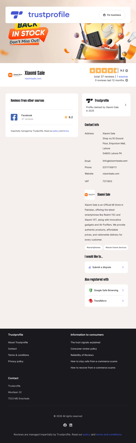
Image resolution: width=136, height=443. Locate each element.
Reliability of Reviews (82, 355)
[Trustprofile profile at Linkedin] (71, 424)
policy (56, 131)
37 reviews (27, 119)
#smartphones (93, 247)
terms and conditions (108, 434)
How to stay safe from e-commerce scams (94, 361)
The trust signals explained (85, 342)
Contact (12, 348)
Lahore (114, 153)
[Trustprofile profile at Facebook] (65, 424)
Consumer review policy (84, 348)
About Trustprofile (18, 342)
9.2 (124, 71)
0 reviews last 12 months (109, 80)
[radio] (92, 70)
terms (66, 131)
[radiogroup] (104, 70)
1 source (122, 76)
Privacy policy (15, 361)
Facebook (26, 115)
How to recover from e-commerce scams (93, 367)
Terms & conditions (18, 355)
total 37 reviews (104, 76)
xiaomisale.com (33, 78)
